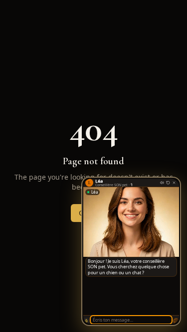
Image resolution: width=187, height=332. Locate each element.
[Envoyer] (176, 321)
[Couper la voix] (162, 183)
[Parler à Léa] (86, 321)
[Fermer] (174, 183)
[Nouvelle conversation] (168, 183)
